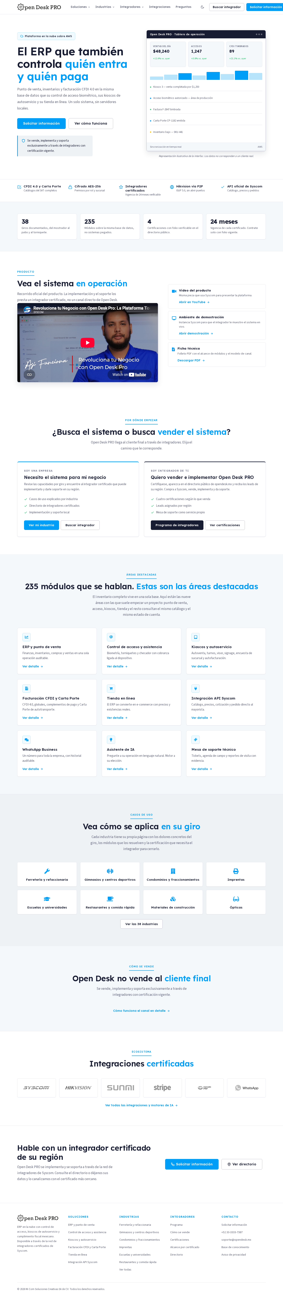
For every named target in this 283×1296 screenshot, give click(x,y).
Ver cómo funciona (91, 123)
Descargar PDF (189, 360)
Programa (176, 1225)
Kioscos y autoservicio (82, 1240)
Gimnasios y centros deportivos (139, 1232)
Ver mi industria (41, 525)
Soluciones (79, 7)
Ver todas (125, 1269)
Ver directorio (244, 1164)
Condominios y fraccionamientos (139, 1240)
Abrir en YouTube (192, 302)
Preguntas (183, 7)
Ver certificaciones (225, 525)
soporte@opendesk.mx (236, 1240)
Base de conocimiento (235, 1247)
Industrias (103, 7)
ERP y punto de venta (81, 1225)
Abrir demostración (194, 333)
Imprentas (125, 1247)
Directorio (176, 1254)
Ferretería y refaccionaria (135, 1225)
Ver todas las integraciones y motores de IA (139, 1105)
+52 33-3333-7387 (232, 1232)
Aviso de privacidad (233, 1254)
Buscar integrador (227, 7)
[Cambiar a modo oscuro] (202, 7)
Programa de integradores (177, 525)
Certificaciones (179, 1240)
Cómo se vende (180, 1232)
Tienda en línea (77, 1254)
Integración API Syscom (82, 1262)
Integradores (130, 7)
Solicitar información (41, 123)
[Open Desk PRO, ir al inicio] (39, 7)
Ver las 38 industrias (141, 924)
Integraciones (160, 7)
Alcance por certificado (184, 1247)
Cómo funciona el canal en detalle (139, 1011)
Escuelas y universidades (135, 1254)
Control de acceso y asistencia (87, 1232)
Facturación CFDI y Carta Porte (87, 1247)
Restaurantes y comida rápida (137, 1262)
